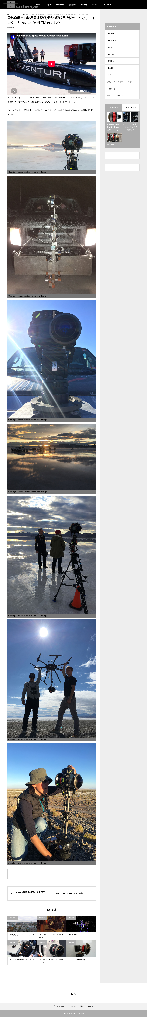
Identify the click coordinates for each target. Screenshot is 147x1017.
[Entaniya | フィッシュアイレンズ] (20, 4)
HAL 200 (110, 68)
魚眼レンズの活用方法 (115, 96)
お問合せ (72, 5)
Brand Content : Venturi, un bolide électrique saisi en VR (24, 874)
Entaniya (90, 1006)
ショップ (96, 5)
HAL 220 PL (111, 40)
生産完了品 (111, 89)
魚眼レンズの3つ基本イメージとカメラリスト (121, 83)
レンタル (48, 5)
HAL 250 (110, 54)
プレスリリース (113, 47)
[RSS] (75, 994)
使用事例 (60, 5)
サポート (84, 5)
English (107, 5)
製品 (82, 1006)
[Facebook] (72, 994)
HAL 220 (110, 33)
